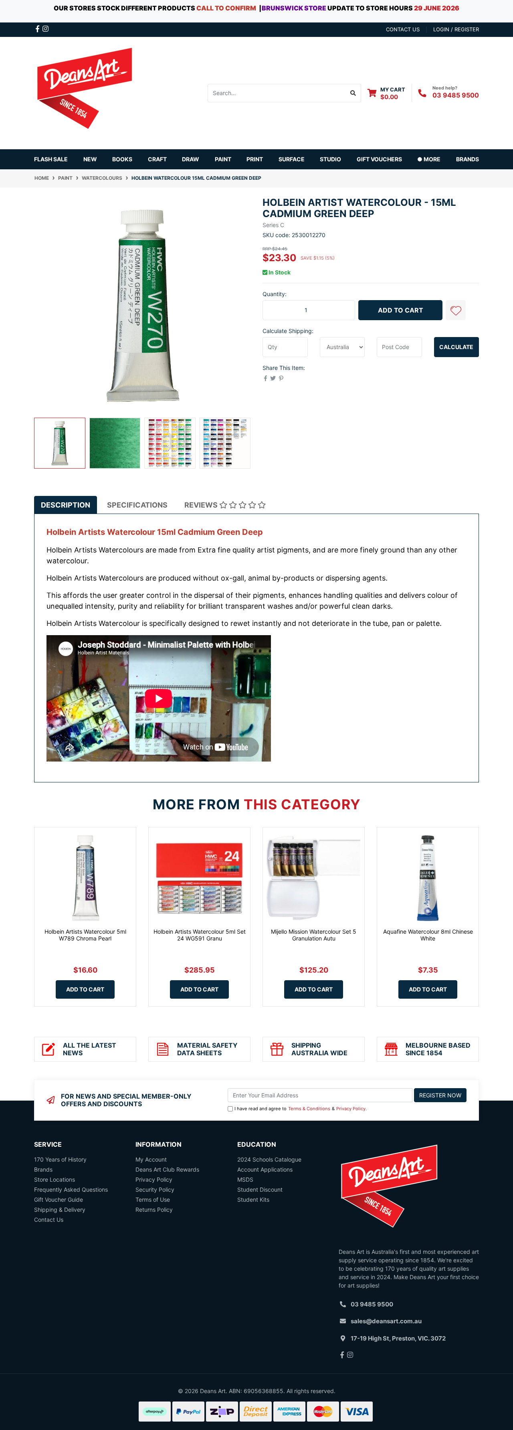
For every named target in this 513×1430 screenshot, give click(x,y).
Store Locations (54, 1179)
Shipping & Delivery (59, 1209)
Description (65, 505)
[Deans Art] (84, 92)
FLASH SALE (51, 159)
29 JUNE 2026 (436, 8)
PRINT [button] (254, 159)
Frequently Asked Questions (71, 1189)
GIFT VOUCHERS (379, 159)
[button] (456, 310)
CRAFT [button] (157, 159)
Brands (43, 1169)
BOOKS (122, 159)
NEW (90, 159)
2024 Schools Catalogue (269, 1159)
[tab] (65, 505)
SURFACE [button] (292, 159)
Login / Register (456, 29)
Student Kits (253, 1199)
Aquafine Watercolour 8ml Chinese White (428, 935)
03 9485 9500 (455, 95)
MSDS (245, 1179)
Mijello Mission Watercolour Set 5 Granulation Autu (313, 935)
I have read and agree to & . (300, 1108)
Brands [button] (467, 159)
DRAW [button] (190, 159)
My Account (151, 1159)
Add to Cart (400, 310)
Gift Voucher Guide (58, 1199)
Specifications (137, 505)
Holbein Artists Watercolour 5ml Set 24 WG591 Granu (199, 935)
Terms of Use (152, 1199)
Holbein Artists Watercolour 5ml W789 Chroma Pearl (85, 935)
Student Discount (260, 1189)
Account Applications (265, 1169)
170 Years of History (60, 1159)
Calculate (456, 346)
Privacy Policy (351, 1108)
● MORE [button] (428, 159)
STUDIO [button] (330, 159)
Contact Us (48, 1219)
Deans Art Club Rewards (167, 1169)
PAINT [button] (223, 159)
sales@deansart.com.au (386, 1321)
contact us (403, 29)
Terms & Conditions (309, 1108)
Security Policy (154, 1189)
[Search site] (353, 93)
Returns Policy (154, 1209)
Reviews (201, 505)
